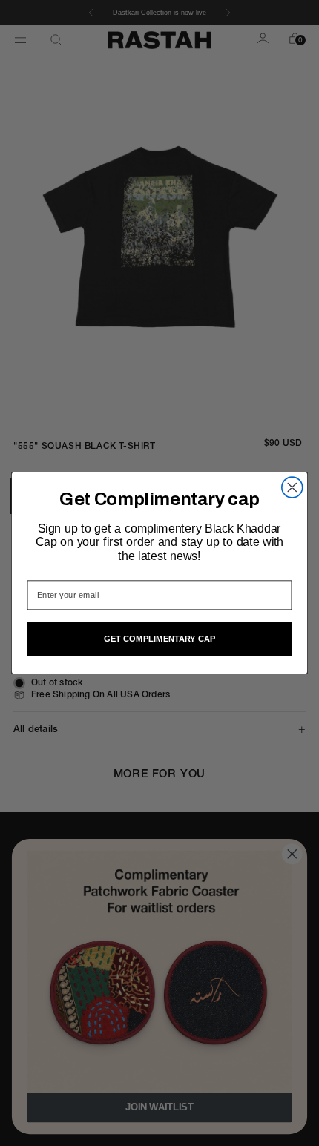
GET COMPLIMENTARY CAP (159, 639)
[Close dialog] (292, 487)
